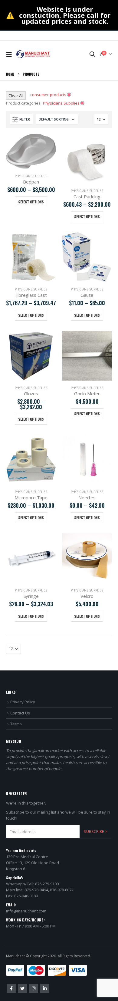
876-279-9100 (47, 883)
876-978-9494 (36, 890)
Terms (16, 723)
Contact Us (20, 713)
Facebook (11, 988)
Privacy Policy (22, 701)
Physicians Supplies (31, 176)
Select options (31, 201)
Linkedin (44, 988)
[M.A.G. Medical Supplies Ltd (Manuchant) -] (33, 54)
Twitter (22, 988)
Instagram (33, 988)
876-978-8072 (62, 890)
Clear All (15, 95)
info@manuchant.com (26, 911)
